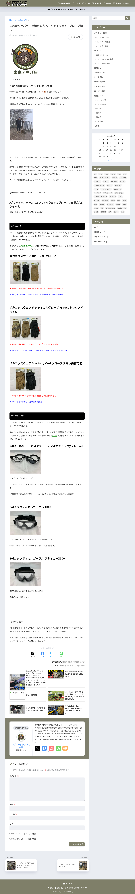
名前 (12, 804)
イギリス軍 (123, 178)
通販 (127, 3)
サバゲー (81, 666)
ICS (95, 174)
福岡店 (108, 3)
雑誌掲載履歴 (99, 81)
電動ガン (116, 212)
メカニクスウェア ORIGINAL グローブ (32, 256)
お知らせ (97, 68)
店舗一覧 (59, 888)
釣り (109, 212)
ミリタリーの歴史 (103, 41)
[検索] (127, 18)
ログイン (97, 227)
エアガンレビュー (103, 55)
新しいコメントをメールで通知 (23, 833)
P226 (119, 174)
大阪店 (77, 3)
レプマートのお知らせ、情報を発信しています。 (67, 9)
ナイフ (96, 189)
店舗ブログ (98, 95)
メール (13, 814)
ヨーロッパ (112, 197)
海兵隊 (118, 204)
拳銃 (95, 204)
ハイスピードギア (106, 189)
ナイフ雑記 (98, 77)
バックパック (117, 189)
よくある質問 (99, 86)
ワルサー (96, 200)
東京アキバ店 (65, 3)
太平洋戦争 (105, 200)
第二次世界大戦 (121, 208)
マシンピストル (119, 193)
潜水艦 (124, 204)
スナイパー (118, 185)
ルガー (120, 197)
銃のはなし (98, 50)
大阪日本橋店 (101, 104)
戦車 (118, 200)
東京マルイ (110, 204)
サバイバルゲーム (68, 666)
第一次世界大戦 (110, 208)
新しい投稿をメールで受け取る (23, 838)
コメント (14, 775)
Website (65, 752)
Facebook (44, 752)
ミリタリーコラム (103, 37)
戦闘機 (124, 200)
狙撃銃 (96, 208)
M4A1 (100, 174)
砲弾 (102, 208)
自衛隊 (96, 212)
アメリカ (114, 178)
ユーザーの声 (99, 91)
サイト (12, 824)
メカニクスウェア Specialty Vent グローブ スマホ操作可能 (45, 363)
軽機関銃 (103, 212)
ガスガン (122, 181)
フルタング (97, 193)
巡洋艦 (113, 200)
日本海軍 (102, 204)
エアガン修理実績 (103, 63)
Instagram (51, 752)
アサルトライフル (105, 178)
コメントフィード (101, 236)
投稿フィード (99, 232)
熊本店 (118, 3)
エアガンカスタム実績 (104, 59)
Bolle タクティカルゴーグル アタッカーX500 (37, 558)
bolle (54, 435)
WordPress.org (100, 241)
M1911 (113, 174)
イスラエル (97, 181)
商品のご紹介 (67, 662)
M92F (106, 174)
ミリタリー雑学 (100, 33)
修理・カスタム (81, 888)
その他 (97, 126)
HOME (68, 883)
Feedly (58, 752)
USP (95, 178)
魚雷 (122, 212)
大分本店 (97, 3)
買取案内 (69, 888)
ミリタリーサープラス (100, 197)
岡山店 (87, 3)
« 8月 (110, 160)
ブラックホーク (107, 193)
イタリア (105, 181)
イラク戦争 (114, 181)
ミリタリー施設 (102, 46)
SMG (124, 174)
